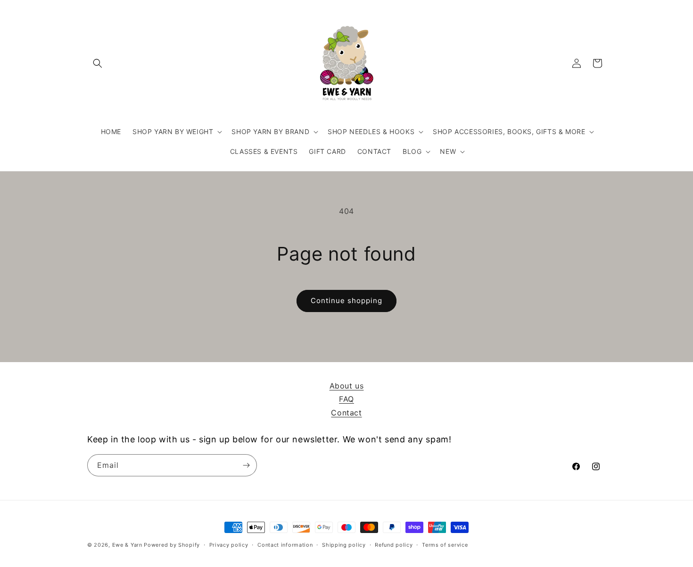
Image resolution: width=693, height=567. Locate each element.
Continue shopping (346, 300)
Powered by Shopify (172, 545)
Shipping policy (344, 545)
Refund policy (393, 545)
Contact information (285, 545)
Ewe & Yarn (127, 545)
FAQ (346, 399)
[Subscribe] (246, 465)
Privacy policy (228, 545)
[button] (97, 63)
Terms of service (445, 545)
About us (347, 385)
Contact (346, 412)
